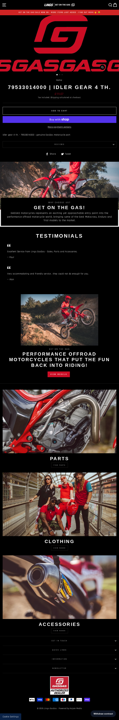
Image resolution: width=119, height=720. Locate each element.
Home (59, 80)
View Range (59, 548)
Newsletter (59, 668)
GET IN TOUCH (59, 641)
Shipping (55, 97)
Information (59, 659)
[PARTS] (59, 421)
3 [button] (62, 75)
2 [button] (60, 75)
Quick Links (59, 650)
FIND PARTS (60, 465)
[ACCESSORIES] (59, 587)
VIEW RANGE (59, 631)
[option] (59, 12)
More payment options (59, 127)
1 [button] (57, 75)
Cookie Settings (11, 716)
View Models (58, 374)
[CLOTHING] (59, 504)
